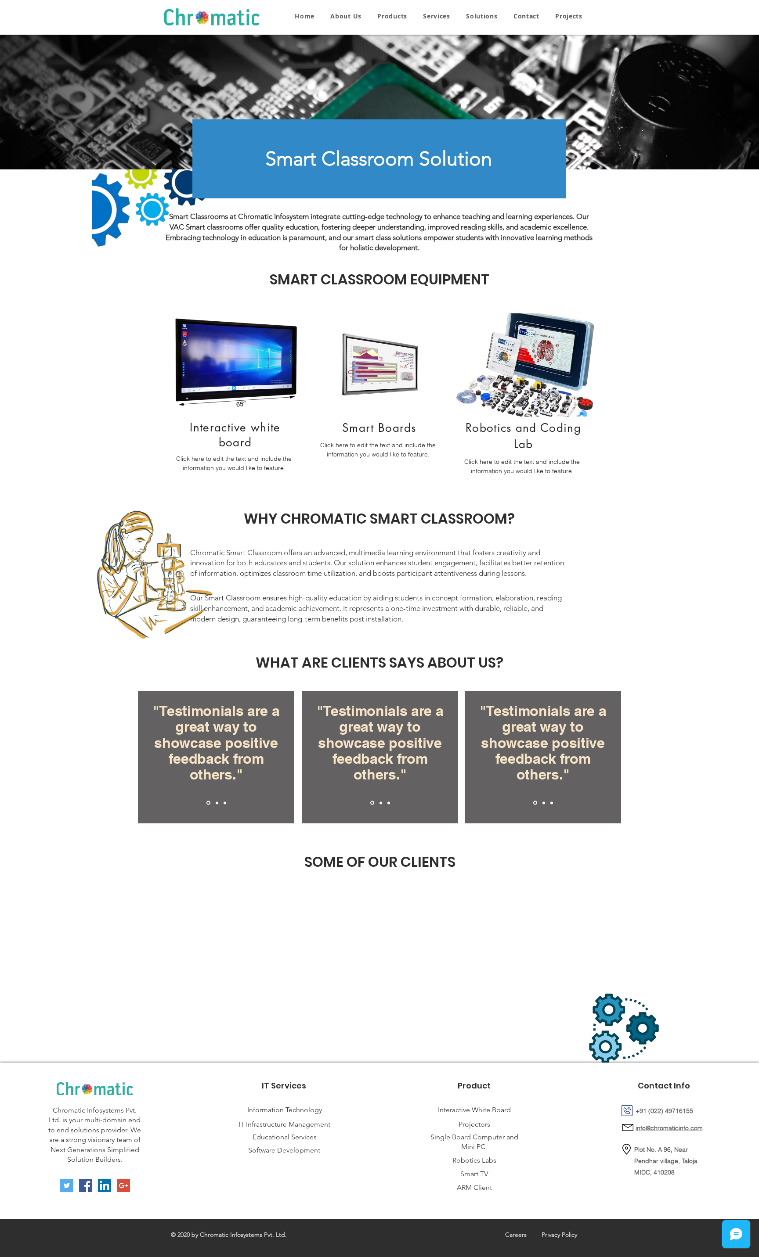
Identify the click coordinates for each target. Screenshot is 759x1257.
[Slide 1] (208, 803)
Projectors (474, 1124)
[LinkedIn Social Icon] (104, 1185)
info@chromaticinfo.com (669, 1128)
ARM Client (474, 1187)
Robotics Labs (474, 1160)
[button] (392, 16)
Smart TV (474, 1174)
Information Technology (284, 1110)
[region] (235, 402)
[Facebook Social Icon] (85, 1185)
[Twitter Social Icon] (66, 1185)
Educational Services (285, 1137)
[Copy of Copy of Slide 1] (225, 802)
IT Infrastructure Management (284, 1124)
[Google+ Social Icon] (123, 1185)
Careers (516, 1235)
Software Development (284, 1150)
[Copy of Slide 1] (217, 802)
